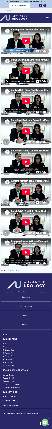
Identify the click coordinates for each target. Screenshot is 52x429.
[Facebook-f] (40, 5)
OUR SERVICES (10, 392)
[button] (47, 17)
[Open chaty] (45, 422)
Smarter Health (15, 271)
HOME (5, 335)
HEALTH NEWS (10, 396)
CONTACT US (9, 401)
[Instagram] (45, 5)
